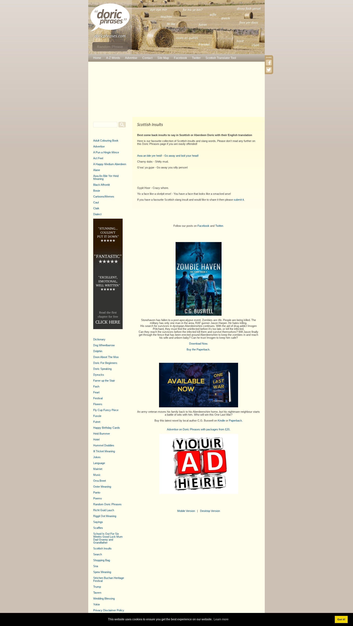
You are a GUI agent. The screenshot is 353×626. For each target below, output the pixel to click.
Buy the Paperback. (198, 349)
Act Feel (98, 158)
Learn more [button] (221, 619)
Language (99, 463)
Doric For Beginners (105, 363)
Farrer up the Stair (104, 380)
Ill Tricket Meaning (104, 451)
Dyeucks (98, 374)
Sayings (98, 522)
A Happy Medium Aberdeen (109, 164)
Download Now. (198, 343)
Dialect (97, 214)
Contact (147, 57)
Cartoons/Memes (103, 196)
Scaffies (98, 527)
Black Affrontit (101, 184)
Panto (96, 492)
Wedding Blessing (104, 598)
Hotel (96, 439)
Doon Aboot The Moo (106, 357)
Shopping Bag (101, 560)
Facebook (180, 57)
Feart (96, 392)
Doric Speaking (102, 368)
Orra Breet (99, 480)
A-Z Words (113, 57)
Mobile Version (186, 510)
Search (97, 554)
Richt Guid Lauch (103, 510)
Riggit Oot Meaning (104, 516)
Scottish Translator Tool (221, 57)
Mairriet (97, 469)
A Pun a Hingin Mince (106, 152)
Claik (96, 208)
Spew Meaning (102, 572)
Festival (98, 398)
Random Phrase (110, 47)
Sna (95, 566)
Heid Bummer (101, 433)
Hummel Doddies (103, 445)
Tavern (97, 592)
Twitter (196, 57)
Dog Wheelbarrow (104, 345)
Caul (96, 202)
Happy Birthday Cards (106, 427)
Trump (97, 586)
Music (97, 474)
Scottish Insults (102, 548)
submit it (239, 199)
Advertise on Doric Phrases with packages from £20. (198, 429)
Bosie (96, 190)
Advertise (131, 57)
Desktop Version (210, 510)
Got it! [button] (341, 619)
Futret (96, 421)
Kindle (221, 420)
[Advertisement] (176, 89)
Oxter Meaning (102, 486)
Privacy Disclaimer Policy (108, 610)
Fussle (97, 416)
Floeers (97, 404)
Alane (96, 170)
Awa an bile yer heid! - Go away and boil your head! (168, 155)
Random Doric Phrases (107, 504)
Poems (97, 498)
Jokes (97, 457)
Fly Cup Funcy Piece (105, 410)
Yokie (96, 604)
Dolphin (97, 351)
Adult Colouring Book (105, 140)
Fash (96, 386)
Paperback (235, 420)
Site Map (163, 57)
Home (97, 57)
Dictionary (99, 339)
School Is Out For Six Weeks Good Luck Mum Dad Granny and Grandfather (108, 538)
